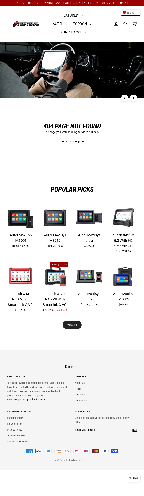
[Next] (133, 98)
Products (80, 394)
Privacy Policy (14, 429)
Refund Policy (14, 423)
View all (72, 324)
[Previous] (124, 98)
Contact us (81, 400)
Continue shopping (72, 141)
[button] (130, 12)
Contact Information (18, 441)
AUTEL (58, 24)
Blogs (78, 388)
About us (80, 382)
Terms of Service (16, 435)
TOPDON (80, 24)
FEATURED (70, 15)
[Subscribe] (134, 430)
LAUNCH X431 (70, 32)
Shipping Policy (15, 417)
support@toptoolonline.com (29, 399)
